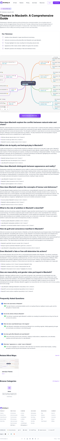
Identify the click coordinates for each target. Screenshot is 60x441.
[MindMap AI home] (4, 408)
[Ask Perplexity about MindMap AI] (11, 434)
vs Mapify (22, 415)
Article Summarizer (13, 415)
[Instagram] (35, 438)
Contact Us (53, 415)
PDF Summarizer (13, 419)
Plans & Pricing (3, 415)
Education (33, 423)
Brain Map (33, 421)
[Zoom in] (8, 109)
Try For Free (56, 2)
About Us (53, 413)
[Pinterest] (32, 438)
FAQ (42, 419)
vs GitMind (22, 419)
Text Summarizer (13, 417)
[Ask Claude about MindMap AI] (14, 434)
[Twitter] (24, 438)
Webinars (43, 415)
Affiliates (52, 421)
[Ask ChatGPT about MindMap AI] (5, 434)
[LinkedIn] (27, 438)
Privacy (55, 438)
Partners (52, 419)
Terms (59, 438)
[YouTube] (30, 438)
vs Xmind (22, 413)
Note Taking (33, 417)
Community (53, 417)
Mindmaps (43, 417)
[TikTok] (38, 438)
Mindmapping (33, 413)
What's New (2, 421)
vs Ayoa (22, 421)
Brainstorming (33, 415)
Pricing (27, 2)
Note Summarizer (13, 423)
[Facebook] (22, 438)
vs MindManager (24, 423)
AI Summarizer (13, 413)
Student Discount (3, 417)
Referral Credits (3, 419)
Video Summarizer (13, 421)
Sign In (50, 2)
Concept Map (33, 419)
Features (21, 2)
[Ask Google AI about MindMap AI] (8, 434)
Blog (42, 413)
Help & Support (44, 421)
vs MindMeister (23, 417)
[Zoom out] (2, 109)
